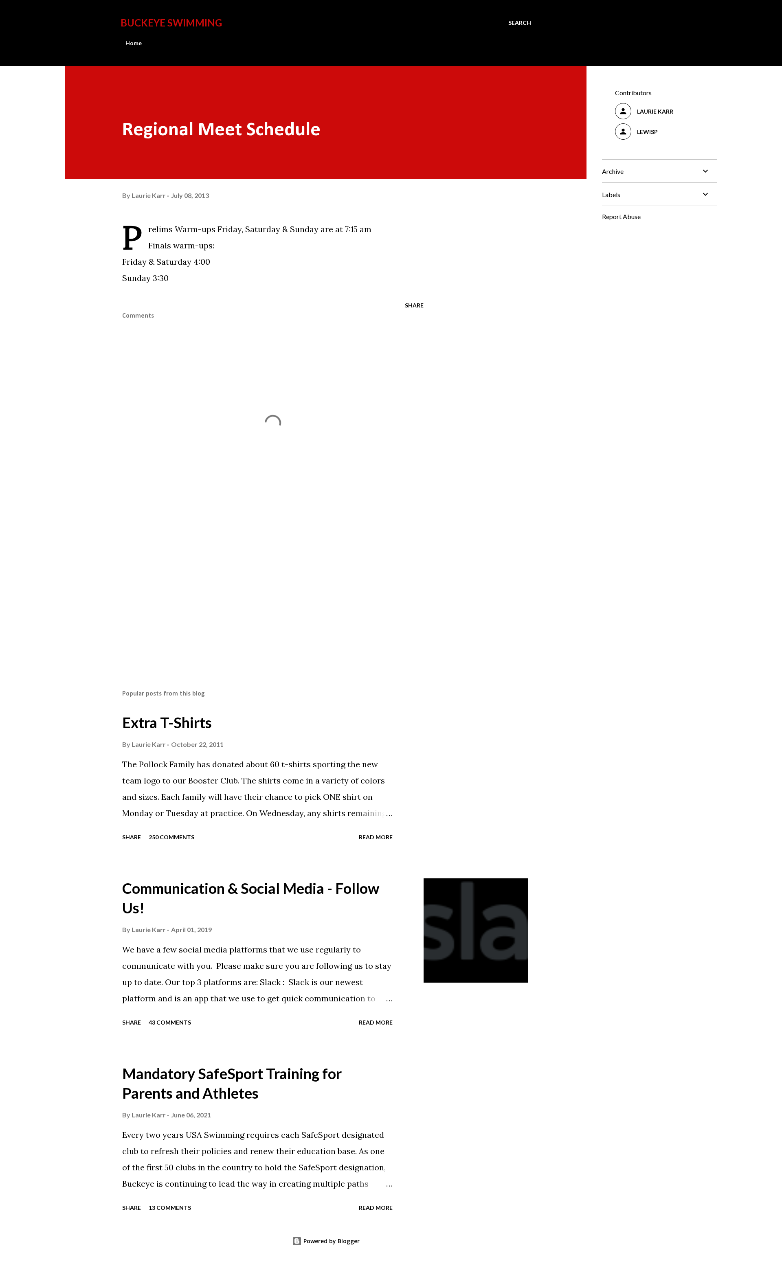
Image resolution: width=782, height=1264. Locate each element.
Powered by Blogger (331, 1241)
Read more (376, 837)
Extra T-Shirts (167, 722)
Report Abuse (621, 216)
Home (133, 43)
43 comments (170, 1022)
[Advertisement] (260, 588)
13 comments (170, 1207)
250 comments (171, 837)
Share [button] (414, 305)
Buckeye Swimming (171, 23)
